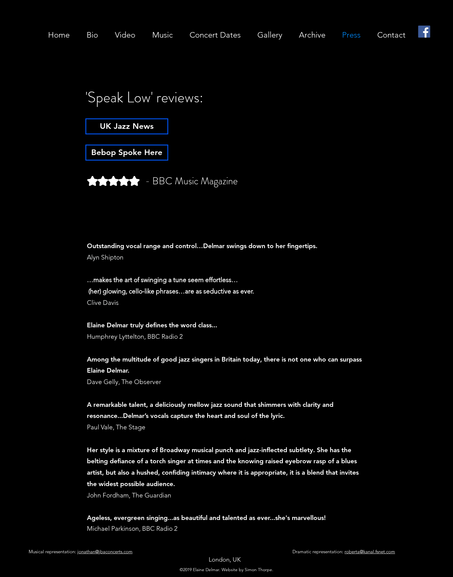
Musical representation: (81, 551)
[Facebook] (424, 32)
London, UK (225, 559)
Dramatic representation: (343, 551)
